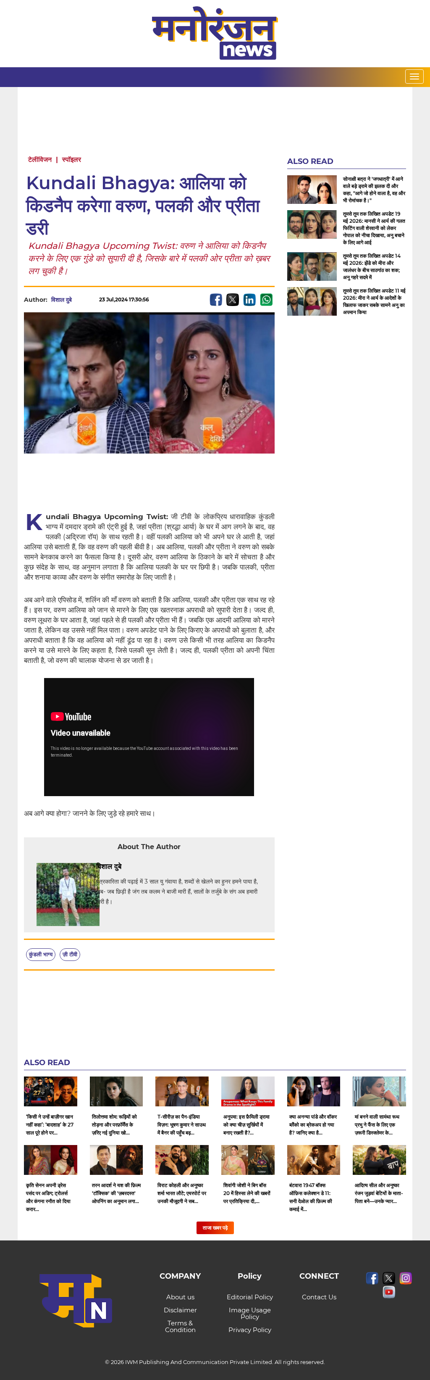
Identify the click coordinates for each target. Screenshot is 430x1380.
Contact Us (319, 1297)
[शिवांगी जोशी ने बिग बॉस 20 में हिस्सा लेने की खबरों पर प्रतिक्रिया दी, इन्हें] (248, 1160)
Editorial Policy (250, 1297)
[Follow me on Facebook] (80, 300)
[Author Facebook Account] (140, 866)
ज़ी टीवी (70, 954)
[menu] (414, 76)
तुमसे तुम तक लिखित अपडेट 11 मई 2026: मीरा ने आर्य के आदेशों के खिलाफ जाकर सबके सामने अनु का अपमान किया (374, 301)
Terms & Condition (180, 1326)
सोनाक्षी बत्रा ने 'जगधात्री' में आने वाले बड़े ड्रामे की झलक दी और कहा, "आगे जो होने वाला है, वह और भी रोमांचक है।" (374, 189)
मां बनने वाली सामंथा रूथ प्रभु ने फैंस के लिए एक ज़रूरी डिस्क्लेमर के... (377, 1124)
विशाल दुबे (61, 299)
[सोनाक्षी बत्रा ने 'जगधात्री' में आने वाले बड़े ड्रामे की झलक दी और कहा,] (312, 189)
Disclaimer (180, 1310)
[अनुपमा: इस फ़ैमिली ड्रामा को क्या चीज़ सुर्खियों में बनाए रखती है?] (248, 1091)
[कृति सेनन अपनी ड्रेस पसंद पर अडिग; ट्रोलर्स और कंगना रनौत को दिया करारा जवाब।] (50, 1160)
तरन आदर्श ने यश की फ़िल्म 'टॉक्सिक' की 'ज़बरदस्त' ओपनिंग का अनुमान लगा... (116, 1193)
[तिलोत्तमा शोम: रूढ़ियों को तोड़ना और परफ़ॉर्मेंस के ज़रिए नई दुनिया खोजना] (116, 1091)
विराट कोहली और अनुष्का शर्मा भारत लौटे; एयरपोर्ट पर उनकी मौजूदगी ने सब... (181, 1193)
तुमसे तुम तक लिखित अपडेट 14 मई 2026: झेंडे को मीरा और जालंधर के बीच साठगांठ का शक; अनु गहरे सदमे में (372, 266)
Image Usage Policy (250, 1313)
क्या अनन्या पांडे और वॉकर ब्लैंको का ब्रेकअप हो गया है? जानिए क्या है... (313, 1124)
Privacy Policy (249, 1330)
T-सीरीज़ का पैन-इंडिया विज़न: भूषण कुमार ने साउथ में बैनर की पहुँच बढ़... (181, 1124)
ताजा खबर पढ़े (215, 1227)
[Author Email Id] (127, 866)
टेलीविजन (40, 160)
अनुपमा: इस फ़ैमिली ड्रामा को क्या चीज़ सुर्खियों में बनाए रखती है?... (246, 1124)
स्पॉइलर (71, 160)
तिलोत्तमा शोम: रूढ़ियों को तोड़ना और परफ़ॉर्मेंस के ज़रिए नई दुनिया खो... (114, 1124)
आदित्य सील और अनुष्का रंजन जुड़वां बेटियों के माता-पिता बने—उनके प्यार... (379, 1193)
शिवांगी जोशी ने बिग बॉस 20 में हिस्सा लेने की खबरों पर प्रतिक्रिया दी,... (246, 1193)
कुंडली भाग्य (40, 954)
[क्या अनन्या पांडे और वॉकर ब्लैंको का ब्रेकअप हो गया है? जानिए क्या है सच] (314, 1091)
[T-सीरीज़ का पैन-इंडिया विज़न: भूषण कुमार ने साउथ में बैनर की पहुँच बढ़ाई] (182, 1091)
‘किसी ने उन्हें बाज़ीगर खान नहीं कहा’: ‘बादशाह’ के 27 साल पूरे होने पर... (49, 1124)
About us (180, 1297)
